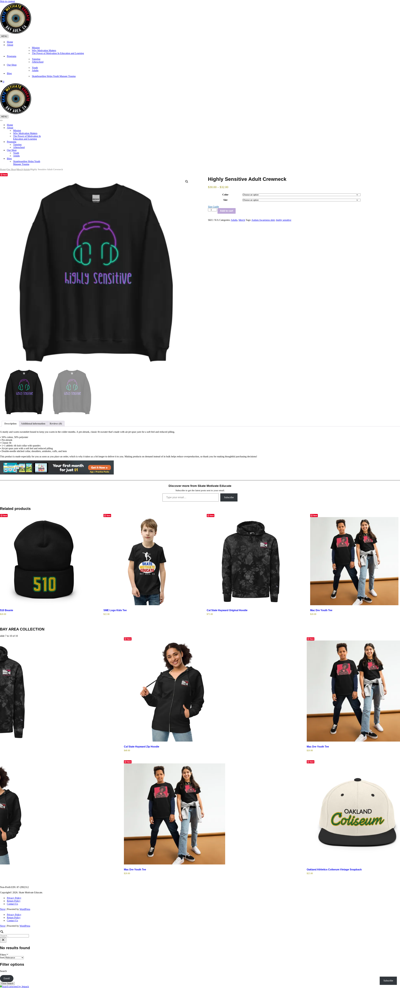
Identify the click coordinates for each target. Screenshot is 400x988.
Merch (20, 169)
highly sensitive (283, 220)
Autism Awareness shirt (263, 220)
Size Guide (213, 206)
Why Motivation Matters (44, 50)
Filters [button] (7, 954)
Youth (35, 67)
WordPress (25, 909)
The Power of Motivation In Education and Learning (58, 53)
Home (10, 42)
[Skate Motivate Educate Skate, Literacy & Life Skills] (15, 33)
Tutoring (36, 59)
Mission (36, 47)
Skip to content (7, 1)
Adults (35, 70)
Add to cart (226, 210)
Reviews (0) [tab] (56, 423)
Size (225, 200)
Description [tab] (10, 423)
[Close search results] (3, 940)
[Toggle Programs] (55, 142)
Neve (2, 909)
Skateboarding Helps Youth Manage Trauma (54, 76)
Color (225, 194)
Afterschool (37, 62)
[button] (187, 181)
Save (5, 174)
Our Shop (11, 169)
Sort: (2, 957)
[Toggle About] (55, 128)
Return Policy (13, 901)
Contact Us (12, 904)
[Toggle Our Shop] (55, 150)
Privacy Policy (14, 898)
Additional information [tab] (33, 423)
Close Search (7, 983)
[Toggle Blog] (55, 158)
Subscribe (229, 497)
